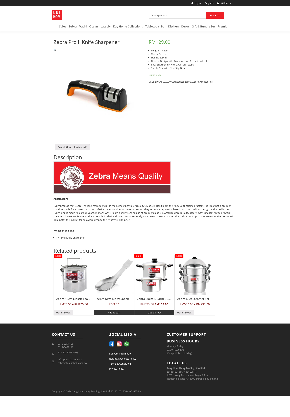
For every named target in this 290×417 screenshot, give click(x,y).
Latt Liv (106, 26)
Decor (185, 26)
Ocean (93, 26)
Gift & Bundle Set (203, 26)
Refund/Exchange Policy (122, 358)
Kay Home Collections (128, 26)
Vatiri (83, 26)
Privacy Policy (116, 368)
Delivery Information (120, 353)
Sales (62, 26)
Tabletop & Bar (155, 26)
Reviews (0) (80, 147)
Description (64, 147)
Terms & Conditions (120, 363)
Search (215, 15)
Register (209, 3)
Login (198, 3)
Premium (224, 26)
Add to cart (114, 312)
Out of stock (63, 312)
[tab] (64, 147)
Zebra (73, 26)
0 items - (226, 3)
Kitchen (173, 26)
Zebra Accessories (202, 81)
